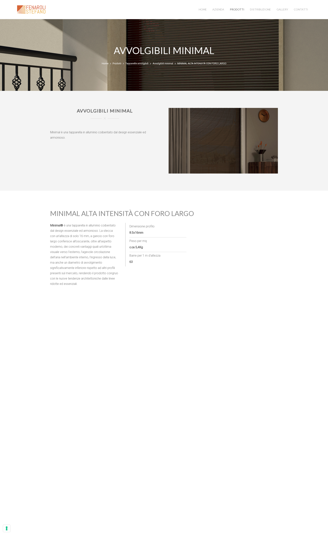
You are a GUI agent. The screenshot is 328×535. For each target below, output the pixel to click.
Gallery (282, 9)
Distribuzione (260, 9)
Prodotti (237, 9)
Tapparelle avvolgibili (136, 63)
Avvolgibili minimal (163, 63)
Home (203, 9)
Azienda (218, 9)
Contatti (301, 9)
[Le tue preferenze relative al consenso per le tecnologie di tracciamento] (6, 528)
